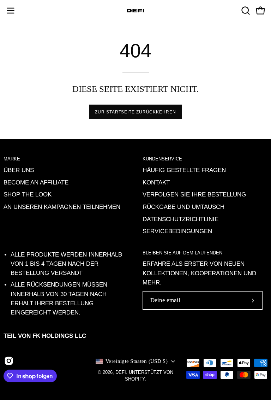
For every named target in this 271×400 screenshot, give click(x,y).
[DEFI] (135, 10)
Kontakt (156, 182)
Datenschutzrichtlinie (180, 219)
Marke (12, 158)
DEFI (120, 372)
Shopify (135, 379)
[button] (245, 11)
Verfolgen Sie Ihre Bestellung (194, 194)
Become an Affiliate (36, 182)
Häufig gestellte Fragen (184, 170)
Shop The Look (28, 194)
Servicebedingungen (177, 231)
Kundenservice (162, 158)
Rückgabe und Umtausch (183, 206)
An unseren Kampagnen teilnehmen (62, 206)
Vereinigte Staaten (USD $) (137, 361)
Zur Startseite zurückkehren (135, 112)
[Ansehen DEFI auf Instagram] (9, 360)
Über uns (19, 170)
